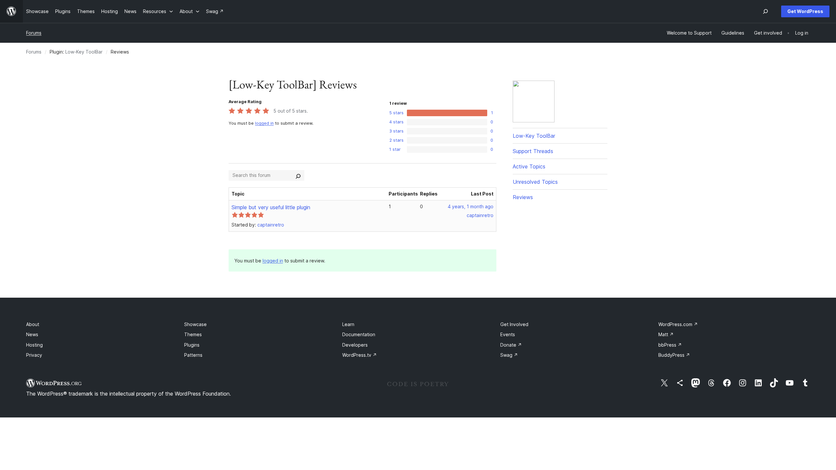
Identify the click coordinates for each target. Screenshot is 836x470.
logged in (264, 123)
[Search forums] (298, 175)
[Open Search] (765, 11)
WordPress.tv (359, 355)
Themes (193, 334)
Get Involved (514, 324)
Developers (355, 345)
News (32, 334)
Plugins (192, 345)
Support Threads (533, 151)
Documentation (358, 334)
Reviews (523, 197)
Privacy (34, 355)
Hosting (34, 345)
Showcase (195, 324)
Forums (33, 33)
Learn (348, 324)
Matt (666, 334)
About (32, 324)
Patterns (193, 355)
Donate (511, 345)
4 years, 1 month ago (470, 206)
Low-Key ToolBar (84, 52)
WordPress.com (678, 324)
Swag (509, 355)
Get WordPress (805, 11)
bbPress (670, 345)
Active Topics (529, 166)
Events (507, 334)
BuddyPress (674, 355)
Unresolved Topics (535, 182)
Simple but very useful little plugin (271, 207)
